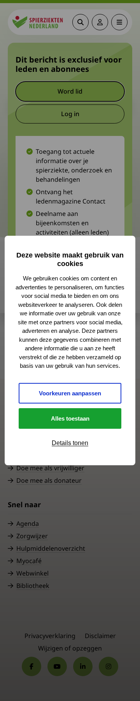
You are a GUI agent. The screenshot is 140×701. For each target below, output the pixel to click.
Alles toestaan (70, 418)
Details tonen (70, 443)
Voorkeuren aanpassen (70, 393)
